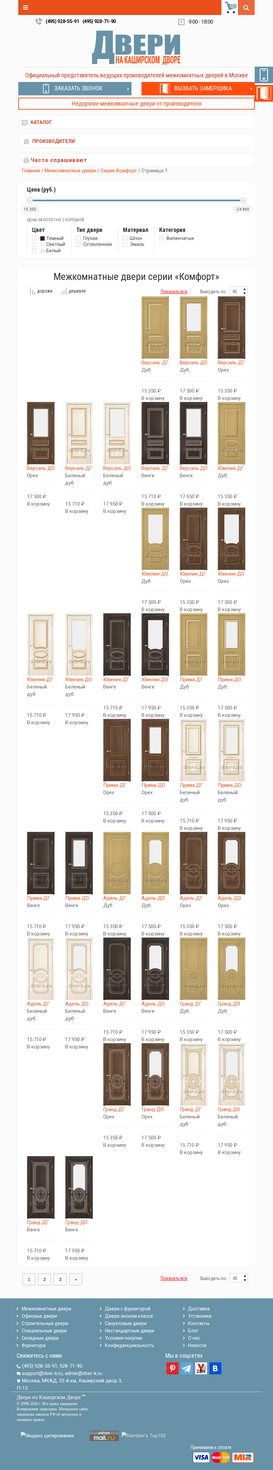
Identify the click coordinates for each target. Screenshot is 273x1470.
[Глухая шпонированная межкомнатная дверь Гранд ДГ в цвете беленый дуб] (194, 1074)
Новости (197, 1345)
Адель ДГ (114, 898)
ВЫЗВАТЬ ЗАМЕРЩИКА (203, 88)
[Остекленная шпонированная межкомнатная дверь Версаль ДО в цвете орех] (41, 433)
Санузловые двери (125, 1323)
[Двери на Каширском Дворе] (136, 48)
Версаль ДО (193, 363)
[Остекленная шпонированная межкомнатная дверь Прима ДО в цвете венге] (79, 863)
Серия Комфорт (119, 171)
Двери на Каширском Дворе (49, 1397)
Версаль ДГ (155, 363)
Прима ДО (229, 680)
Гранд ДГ (191, 1004)
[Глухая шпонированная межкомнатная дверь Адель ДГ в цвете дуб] (117, 863)
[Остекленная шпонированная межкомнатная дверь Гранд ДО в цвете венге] (79, 1187)
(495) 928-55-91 (62, 21)
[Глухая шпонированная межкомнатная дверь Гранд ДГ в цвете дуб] (194, 968)
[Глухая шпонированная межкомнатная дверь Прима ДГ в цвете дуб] (194, 644)
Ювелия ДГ (231, 468)
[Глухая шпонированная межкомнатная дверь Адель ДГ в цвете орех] (194, 863)
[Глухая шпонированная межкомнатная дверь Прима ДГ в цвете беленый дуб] (194, 750)
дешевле (77, 291)
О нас (194, 1338)
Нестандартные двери (129, 1330)
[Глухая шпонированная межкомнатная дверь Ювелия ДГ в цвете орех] (194, 539)
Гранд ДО (229, 1004)
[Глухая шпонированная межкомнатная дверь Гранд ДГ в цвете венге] (41, 1187)
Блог (193, 1330)
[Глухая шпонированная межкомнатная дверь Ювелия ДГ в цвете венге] (117, 644)
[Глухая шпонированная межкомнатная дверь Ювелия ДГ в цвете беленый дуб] (41, 644)
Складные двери (40, 1338)
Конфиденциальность (129, 1345)
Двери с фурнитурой (127, 1308)
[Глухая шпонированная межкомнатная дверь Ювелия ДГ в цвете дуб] (232, 433)
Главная (31, 171)
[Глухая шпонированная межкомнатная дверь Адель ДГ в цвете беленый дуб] (41, 968)
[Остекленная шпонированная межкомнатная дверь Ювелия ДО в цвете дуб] (155, 539)
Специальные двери (44, 1330)
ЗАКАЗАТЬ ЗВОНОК (78, 88)
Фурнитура (34, 1345)
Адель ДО (153, 898)
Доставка (199, 1308)
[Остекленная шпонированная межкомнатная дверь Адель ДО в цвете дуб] (155, 863)
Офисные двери (39, 1316)
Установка (199, 1316)
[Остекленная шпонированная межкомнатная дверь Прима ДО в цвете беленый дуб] (232, 750)
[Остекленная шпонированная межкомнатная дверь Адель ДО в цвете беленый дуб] (79, 968)
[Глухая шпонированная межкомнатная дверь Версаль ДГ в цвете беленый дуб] (79, 433)
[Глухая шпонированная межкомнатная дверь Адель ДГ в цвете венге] (117, 968)
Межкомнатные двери (70, 171)
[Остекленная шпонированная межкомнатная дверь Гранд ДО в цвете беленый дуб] (232, 1074)
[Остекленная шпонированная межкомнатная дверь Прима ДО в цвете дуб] (232, 644)
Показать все (174, 291)
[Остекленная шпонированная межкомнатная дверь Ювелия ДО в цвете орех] (232, 539)
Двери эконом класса (129, 1316)
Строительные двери (45, 1323)
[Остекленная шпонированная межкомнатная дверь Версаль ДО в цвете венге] (194, 433)
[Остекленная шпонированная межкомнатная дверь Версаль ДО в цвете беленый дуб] (117, 433)
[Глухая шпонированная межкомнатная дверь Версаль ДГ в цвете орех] (232, 327)
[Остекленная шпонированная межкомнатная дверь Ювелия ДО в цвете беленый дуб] (79, 644)
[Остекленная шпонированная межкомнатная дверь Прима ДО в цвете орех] (155, 750)
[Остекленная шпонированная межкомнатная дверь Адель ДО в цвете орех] (232, 863)
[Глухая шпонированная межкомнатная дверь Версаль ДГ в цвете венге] (155, 433)
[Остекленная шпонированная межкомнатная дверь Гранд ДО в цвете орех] (155, 1074)
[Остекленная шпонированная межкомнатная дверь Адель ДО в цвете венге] (155, 968)
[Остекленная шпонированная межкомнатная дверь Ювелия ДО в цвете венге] (155, 644)
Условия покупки (123, 1338)
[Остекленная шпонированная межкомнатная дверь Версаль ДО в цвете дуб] (194, 327)
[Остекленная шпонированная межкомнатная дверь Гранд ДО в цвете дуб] (232, 968)
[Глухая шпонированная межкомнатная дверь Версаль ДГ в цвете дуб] (155, 327)
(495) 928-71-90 (99, 21)
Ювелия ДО (154, 574)
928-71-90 (71, 1366)
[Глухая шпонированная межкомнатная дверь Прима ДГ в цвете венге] (41, 863)
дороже (45, 291)
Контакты (198, 1323)
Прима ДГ (191, 680)
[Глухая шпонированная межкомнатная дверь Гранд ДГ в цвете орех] (117, 1074)
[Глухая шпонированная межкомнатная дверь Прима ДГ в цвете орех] (117, 750)
